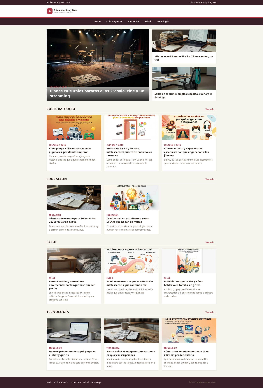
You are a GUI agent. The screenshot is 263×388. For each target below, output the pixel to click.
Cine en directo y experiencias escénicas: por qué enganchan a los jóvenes (186, 152)
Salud (148, 21)
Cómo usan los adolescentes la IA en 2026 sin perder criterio (186, 353)
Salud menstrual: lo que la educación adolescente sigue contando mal (130, 283)
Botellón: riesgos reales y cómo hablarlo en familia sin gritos (183, 283)
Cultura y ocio (114, 21)
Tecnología (163, 21)
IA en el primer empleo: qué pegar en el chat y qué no (72, 353)
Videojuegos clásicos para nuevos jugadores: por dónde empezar (70, 150)
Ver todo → (210, 109)
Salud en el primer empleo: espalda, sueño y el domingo (183, 95)
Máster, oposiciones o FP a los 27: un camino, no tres (183, 58)
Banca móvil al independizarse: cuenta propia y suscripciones (131, 353)
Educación (133, 21)
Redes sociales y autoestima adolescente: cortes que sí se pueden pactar (72, 285)
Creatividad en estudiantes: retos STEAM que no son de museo (128, 220)
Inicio (97, 21)
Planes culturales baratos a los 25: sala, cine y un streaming (97, 93)
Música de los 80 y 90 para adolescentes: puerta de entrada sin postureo (129, 152)
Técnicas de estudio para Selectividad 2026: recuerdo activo (72, 220)
